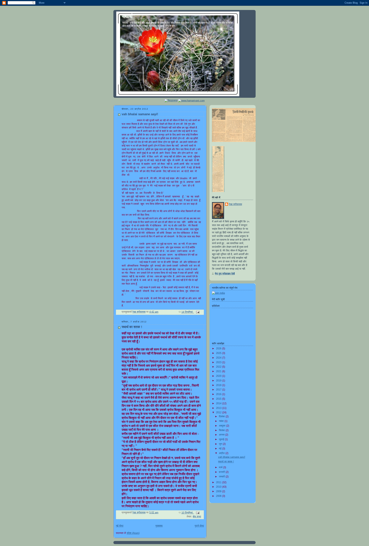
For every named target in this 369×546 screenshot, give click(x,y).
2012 (219, 412)
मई (220, 448)
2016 (219, 394)
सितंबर (222, 430)
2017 (219, 389)
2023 (219, 362)
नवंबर (221, 421)
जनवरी (222, 476)
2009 (219, 491)
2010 (219, 487)
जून (221, 444)
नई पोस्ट (119, 525)
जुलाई (222, 439)
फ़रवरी (222, 472)
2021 (219, 371)
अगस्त (222, 434)
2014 (219, 403)
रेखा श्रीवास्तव (235, 204)
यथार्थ (127, 16)
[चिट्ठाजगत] (171, 100)
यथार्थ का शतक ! (132, 327)
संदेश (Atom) (133, 533)
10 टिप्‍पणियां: (187, 512)
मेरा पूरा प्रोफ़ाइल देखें (225, 273)
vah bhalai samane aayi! (140, 114)
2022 (219, 366)
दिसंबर (222, 416)
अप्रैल (222, 453)
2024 (219, 357)
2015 (219, 399)
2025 (219, 353)
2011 (219, 482)
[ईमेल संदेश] (197, 312)
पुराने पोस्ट (199, 525)
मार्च (221, 467)
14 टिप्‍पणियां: (187, 312)
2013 (219, 408)
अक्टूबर (222, 425)
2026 (219, 348)
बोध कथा (197, 516)
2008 (219, 496)
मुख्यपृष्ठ (159, 525)
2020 (219, 376)
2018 (219, 385)
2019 (219, 380)
